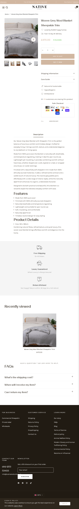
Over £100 (46, 2)
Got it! (64, 503)
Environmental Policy (62, 449)
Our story (57, 418)
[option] (21, 38)
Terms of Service (60, 430)
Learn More (18, 506)
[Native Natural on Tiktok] (31, 482)
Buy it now (57, 62)
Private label (6, 422)
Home (7, 14)
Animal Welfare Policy (62, 438)
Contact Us (32, 434)
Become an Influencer (62, 453)
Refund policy (59, 434)
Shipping (31, 418)
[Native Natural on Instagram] (27, 482)
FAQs (56, 422)
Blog (55, 426)
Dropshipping (33, 430)
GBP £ (39, 495)
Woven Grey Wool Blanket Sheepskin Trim (39, 349)
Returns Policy (33, 422)
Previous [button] (9, 39)
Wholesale (6, 426)
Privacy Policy (33, 426)
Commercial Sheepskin (11, 418)
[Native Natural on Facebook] (18, 482)
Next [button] (33, 39)
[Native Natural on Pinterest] (22, 482)
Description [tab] (38, 134)
